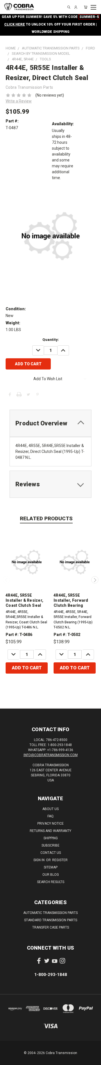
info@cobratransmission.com (51, 755)
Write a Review (19, 101)
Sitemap (51, 867)
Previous (6, 579)
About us (50, 809)
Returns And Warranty (50, 831)
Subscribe (50, 845)
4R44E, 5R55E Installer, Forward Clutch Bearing (71, 600)
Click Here (14, 24)
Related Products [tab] (46, 518)
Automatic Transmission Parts (50, 913)
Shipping (50, 838)
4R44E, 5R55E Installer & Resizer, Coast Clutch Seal (24, 600)
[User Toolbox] (75, 7)
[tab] (50, 423)
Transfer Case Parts (50, 927)
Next (94, 579)
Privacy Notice (50, 823)
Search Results (50, 882)
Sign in (39, 860)
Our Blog (50, 875)
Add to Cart (27, 668)
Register (60, 860)
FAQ (50, 816)
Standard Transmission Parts (50, 920)
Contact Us (50, 853)
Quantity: (50, 339)
